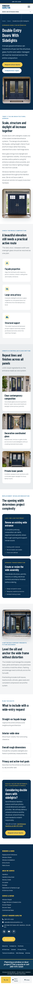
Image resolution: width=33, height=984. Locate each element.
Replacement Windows (9, 855)
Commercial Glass (8, 910)
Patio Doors (6, 865)
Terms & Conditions (8, 953)
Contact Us (12, 946)
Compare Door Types (12, 70)
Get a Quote (9, 939)
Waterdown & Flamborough (11, 888)
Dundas (4, 885)
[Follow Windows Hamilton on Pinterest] (14, 931)
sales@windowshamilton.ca (13, 922)
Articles (27, 953)
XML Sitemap (20, 953)
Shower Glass (6, 907)
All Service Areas (7, 890)
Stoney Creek (6, 880)
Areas (28, 980)
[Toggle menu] (29, 6)
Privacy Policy (22, 949)
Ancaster (5, 882)
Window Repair (7, 900)
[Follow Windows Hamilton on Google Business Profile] (4, 931)
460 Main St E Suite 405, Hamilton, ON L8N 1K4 (17, 926)
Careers (13, 949)
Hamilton (5, 874)
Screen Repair (6, 905)
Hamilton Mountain (8, 877)
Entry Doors (6, 863)
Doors (9, 21)
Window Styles (7, 857)
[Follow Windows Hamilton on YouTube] (9, 931)
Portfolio (20, 946)
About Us (5, 946)
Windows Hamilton (7, 972)
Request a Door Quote (12, 65)
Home (4, 21)
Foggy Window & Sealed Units (11, 902)
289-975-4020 (16, 1)
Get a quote (17, 964)
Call (7, 980)
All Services (5, 949)
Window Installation (8, 860)
